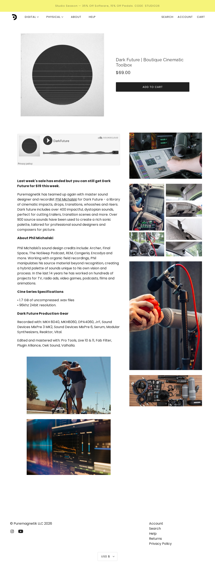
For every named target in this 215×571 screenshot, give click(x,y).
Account (185, 17)
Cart (201, 17)
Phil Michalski (66, 199)
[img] (12, 531)
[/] (13, 17)
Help (153, 533)
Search (167, 17)
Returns (155, 538)
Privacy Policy (160, 543)
